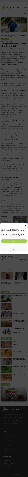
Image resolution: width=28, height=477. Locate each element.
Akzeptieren (14, 241)
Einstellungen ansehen (14, 249)
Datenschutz (15, 251)
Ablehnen (14, 245)
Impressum (20, 251)
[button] (26, 225)
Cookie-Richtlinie (9, 251)
